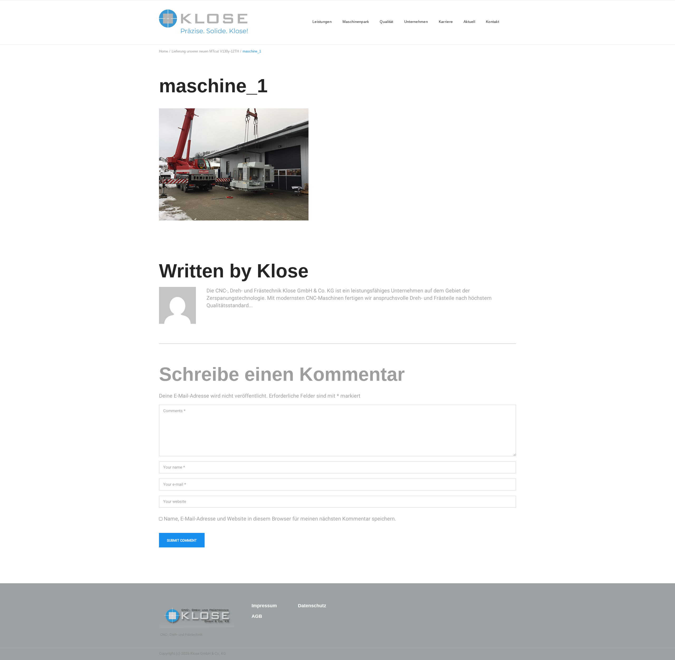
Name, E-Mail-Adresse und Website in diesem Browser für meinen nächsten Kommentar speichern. (280, 519)
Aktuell (469, 22)
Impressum (264, 605)
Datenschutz (312, 605)
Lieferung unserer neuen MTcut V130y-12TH (205, 51)
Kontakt (492, 22)
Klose (282, 270)
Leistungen (322, 22)
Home (163, 51)
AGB (257, 616)
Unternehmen (416, 22)
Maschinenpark (356, 22)
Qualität (386, 22)
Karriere (446, 22)
